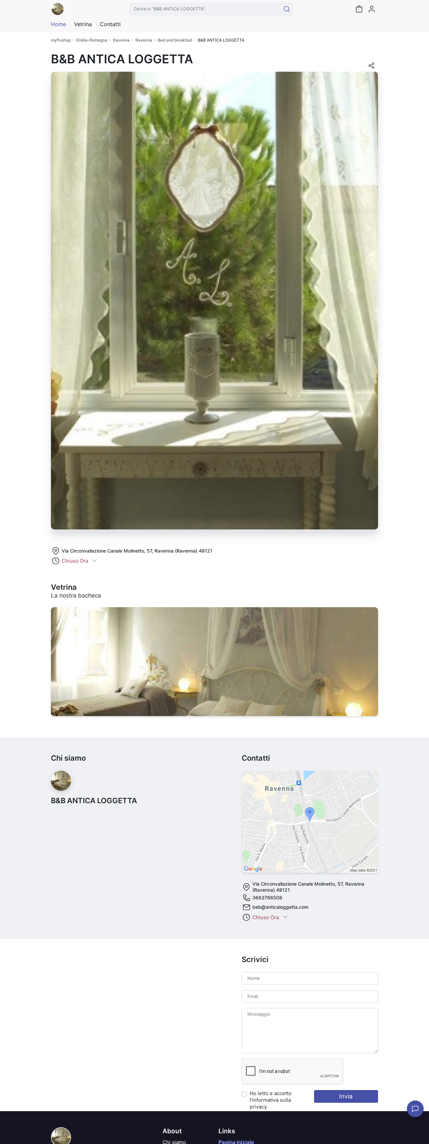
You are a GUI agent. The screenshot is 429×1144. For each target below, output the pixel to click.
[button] (371, 68)
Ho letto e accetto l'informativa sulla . (271, 1100)
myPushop (61, 40)
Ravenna (121, 40)
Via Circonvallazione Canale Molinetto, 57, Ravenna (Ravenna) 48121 (137, 551)
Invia (346, 1096)
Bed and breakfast (175, 40)
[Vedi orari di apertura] (94, 561)
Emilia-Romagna (91, 40)
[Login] (371, 9)
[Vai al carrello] (359, 9)
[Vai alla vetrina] (214, 661)
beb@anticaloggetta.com (280, 907)
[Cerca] (286, 9)
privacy (258, 1106)
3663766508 (267, 897)
